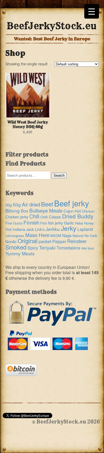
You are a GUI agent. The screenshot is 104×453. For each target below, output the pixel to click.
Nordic (11, 241)
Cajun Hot (72, 211)
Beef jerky (71, 203)
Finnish (31, 222)
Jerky (68, 228)
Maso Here (37, 234)
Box (24, 211)
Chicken (88, 211)
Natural (78, 235)
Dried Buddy (77, 216)
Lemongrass (14, 235)
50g (17, 204)
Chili (34, 216)
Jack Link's (35, 229)
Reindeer (77, 241)
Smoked (15, 247)
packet (45, 241)
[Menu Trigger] (91, 11)
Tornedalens (68, 248)
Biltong (12, 210)
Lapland (85, 229)
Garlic (69, 223)
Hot (8, 229)
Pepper (59, 241)
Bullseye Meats (45, 210)
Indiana (19, 229)
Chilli (44, 216)
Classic (55, 216)
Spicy (32, 248)
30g (8, 205)
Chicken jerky (16, 216)
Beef (47, 204)
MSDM (55, 235)
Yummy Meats (20, 253)
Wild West (87, 248)
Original (28, 240)
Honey (89, 223)
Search (59, 175)
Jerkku (53, 229)
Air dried (31, 204)
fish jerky (55, 223)
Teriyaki (47, 247)
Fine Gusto (13, 223)
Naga (66, 235)
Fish (43, 223)
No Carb (91, 235)
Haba (79, 223)
